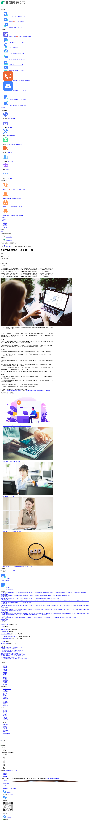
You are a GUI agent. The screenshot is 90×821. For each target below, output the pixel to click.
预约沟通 (9, 817)
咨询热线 (9, 792)
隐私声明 (5, 773)
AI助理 (10, 65)
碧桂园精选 (3, 595)
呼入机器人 (15, 80)
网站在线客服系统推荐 (6, 634)
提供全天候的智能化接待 (24, 80)
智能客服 (15, 90)
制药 (17, 144)
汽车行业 (10, 127)
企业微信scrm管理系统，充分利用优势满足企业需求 (38, 390)
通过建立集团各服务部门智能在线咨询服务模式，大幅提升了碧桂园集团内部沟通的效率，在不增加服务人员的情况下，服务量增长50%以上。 (39, 595)
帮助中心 (5, 727)
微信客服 (5, 667)
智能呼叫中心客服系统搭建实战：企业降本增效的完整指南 (17, 426)
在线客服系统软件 (5, 629)
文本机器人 (11, 42)
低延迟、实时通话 (17, 27)
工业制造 (8, 135)
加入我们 (5, 227)
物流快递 (10, 152)
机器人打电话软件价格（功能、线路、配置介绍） (12, 658)
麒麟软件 (3, 609)
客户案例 (3, 217)
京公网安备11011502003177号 (11, 770)
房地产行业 (10, 161)
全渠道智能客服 (7, 215)
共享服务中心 (6, 206)
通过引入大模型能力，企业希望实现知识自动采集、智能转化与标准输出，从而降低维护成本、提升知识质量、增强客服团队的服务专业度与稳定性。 (43, 617)
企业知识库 (11, 48)
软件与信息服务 (11, 118)
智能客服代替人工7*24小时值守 (18, 215)
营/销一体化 (6, 189)
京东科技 (3, 605)
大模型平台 (5, 682)
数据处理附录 (6, 730)
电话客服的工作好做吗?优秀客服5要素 (9, 653)
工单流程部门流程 (5, 624)
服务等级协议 (6, 724)
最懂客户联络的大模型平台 (25, 36)
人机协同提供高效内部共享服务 (17, 206)
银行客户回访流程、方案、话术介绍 (11, 461)
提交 (14, 570)
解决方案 (3, 107)
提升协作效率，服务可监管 (19, 99)
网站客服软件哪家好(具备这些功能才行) (10, 655)
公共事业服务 (9, 178)
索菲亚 (2, 613)
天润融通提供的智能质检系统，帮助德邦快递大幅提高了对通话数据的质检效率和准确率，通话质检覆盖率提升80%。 (32, 598)
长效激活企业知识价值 (19, 48)
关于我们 (3, 220)
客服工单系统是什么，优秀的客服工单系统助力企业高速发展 (17, 566)
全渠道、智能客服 (19, 21)
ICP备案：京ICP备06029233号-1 (52, 778)
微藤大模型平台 (12, 36)
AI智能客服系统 (4, 643)
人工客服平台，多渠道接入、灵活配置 (12, 531)
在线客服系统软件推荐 (6, 638)
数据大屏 (11, 70)
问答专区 (5, 717)
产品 (2, 7)
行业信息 (5, 224)
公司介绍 (5, 223)
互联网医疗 (20, 144)
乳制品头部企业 (4, 617)
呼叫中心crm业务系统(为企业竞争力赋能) (10, 654)
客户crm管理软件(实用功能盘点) (8, 657)
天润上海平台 (9, 240)
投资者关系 (3, 219)
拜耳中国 (3, 592)
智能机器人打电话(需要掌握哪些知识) (9, 647)
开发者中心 (5, 731)
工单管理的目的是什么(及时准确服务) (9, 650)
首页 (2, 5)
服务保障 (5, 726)
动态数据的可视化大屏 (18, 70)
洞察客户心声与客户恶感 (19, 59)
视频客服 (11, 27)
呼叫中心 (11, 16)
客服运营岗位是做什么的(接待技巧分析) (12, 496)
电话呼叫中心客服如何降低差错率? (9, 649)
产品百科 (5, 718)
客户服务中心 (6, 198)
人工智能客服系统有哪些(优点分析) (13, 390)
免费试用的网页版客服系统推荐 (8, 636)
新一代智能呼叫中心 (20, 16)
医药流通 (13, 144)
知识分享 (11, 246)
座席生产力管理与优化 (18, 53)
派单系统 (5, 684)
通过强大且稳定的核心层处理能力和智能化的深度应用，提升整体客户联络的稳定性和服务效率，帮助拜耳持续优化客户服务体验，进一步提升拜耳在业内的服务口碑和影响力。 (46, 592)
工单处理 (3, 626)
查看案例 (3, 594)
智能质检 (11, 53)
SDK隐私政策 (6, 733)
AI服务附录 (5, 728)
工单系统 (11, 99)
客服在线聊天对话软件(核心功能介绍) (9, 651)
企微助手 (11, 105)
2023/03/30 (20, 647)
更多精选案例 (4, 620)
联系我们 (5, 225)
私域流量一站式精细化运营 (19, 105)
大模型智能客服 (4, 631)
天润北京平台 (9, 237)
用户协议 (5, 774)
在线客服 (11, 21)
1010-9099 (10, 794)
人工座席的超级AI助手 (17, 65)
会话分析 (11, 59)
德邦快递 (3, 598)
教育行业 (8, 169)
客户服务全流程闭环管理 (15, 198)
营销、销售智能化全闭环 (19, 189)
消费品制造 (12, 135)
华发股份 (3, 601)
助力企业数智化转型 (22, 90)
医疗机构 (9, 144)
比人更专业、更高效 (19, 42)
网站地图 (5, 776)
